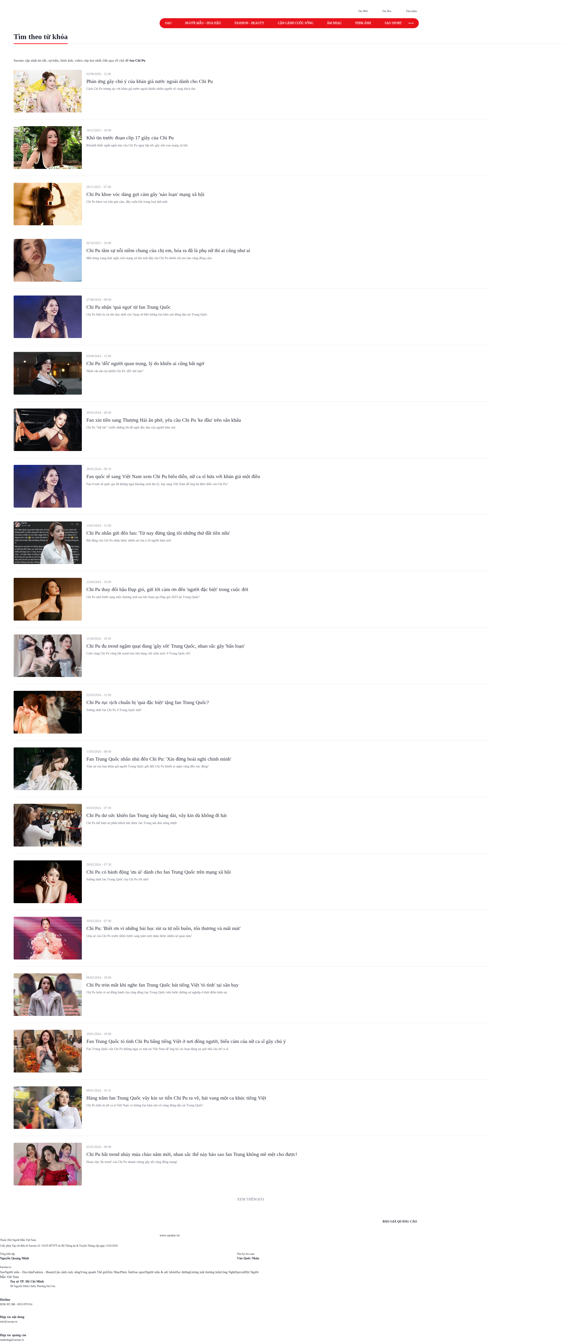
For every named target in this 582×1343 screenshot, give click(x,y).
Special (240, 1272)
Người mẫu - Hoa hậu (203, 23)
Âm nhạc (334, 23)
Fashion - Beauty (249, 23)
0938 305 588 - (8, 1304)
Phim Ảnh (126, 1272)
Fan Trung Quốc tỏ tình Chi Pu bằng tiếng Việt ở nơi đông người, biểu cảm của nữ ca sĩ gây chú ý (186, 1041)
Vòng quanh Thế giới (94, 1272)
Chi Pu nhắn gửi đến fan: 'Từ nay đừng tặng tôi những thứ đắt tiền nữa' (158, 533)
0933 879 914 (24, 1304)
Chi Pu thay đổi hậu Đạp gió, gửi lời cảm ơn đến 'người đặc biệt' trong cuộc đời (167, 589)
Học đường (183, 1272)
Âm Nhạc (114, 1272)
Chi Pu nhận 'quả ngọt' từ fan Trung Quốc (128, 307)
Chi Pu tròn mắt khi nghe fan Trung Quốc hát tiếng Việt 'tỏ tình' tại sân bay (162, 985)
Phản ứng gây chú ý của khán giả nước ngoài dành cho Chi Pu (149, 81)
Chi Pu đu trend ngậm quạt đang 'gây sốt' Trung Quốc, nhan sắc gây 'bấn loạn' (165, 646)
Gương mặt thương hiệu (205, 1272)
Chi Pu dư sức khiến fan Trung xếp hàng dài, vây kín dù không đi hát (156, 815)
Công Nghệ (228, 1272)
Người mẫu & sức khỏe (160, 1272)
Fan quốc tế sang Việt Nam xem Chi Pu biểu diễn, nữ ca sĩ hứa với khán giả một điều (173, 476)
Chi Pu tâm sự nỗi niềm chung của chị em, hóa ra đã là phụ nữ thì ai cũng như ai (168, 250)
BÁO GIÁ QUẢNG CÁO (400, 1221)
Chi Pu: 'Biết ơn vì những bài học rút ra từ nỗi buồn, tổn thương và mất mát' (163, 928)
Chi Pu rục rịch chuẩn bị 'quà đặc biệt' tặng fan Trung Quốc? (147, 702)
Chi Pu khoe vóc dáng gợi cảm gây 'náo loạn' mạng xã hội (145, 194)
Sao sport (393, 23)
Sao (168, 23)
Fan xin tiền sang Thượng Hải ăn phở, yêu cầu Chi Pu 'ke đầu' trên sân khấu (163, 420)
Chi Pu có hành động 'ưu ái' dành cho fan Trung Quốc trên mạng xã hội (158, 872)
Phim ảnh (363, 23)
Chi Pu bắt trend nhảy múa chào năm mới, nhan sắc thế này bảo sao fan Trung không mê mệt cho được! (191, 1154)
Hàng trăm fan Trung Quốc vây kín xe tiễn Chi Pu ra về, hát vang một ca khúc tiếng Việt (176, 1098)
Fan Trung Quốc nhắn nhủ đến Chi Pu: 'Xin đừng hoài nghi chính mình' (158, 759)
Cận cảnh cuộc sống (295, 23)
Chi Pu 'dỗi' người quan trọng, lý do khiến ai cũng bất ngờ (145, 363)
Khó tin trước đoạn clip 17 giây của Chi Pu (130, 137)
